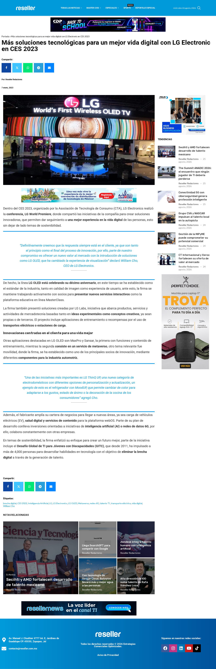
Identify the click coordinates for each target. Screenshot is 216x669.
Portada (5, 36)
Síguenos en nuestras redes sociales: (181, 638)
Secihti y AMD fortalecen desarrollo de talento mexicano (194, 151)
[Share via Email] (49, 68)
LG (50, 503)
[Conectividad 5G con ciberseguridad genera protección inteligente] (166, 197)
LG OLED (72, 503)
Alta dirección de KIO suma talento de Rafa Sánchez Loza (134, 582)
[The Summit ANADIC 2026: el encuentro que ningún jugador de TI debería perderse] (166, 172)
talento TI (105, 503)
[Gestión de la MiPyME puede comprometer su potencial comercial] (166, 238)
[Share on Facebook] (6, 68)
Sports (127, 7)
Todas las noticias (70, 8)
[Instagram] (173, 648)
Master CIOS (92, 8)
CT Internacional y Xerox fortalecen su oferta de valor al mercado (194, 259)
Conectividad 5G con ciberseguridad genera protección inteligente (193, 196)
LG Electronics (60, 503)
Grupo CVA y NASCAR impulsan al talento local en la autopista (194, 217)
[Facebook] (165, 648)
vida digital (137, 503)
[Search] (199, 8)
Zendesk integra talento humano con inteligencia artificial (135, 545)
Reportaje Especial (145, 8)
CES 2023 (22, 503)
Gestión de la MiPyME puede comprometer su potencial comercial (193, 238)
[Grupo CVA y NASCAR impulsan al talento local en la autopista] (166, 217)
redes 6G (94, 503)
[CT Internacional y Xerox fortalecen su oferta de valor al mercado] (166, 259)
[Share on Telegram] (38, 68)
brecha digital (9, 503)
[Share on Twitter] (17, 68)
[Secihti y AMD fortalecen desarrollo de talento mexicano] (166, 151)
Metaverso (83, 503)
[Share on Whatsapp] (28, 68)
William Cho (9, 506)
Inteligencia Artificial (38, 503)
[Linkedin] (181, 648)
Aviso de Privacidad (108, 655)
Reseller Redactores (189, 159)
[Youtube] (189, 648)
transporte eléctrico (121, 503)
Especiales (111, 8)
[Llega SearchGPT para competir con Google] (98, 539)
